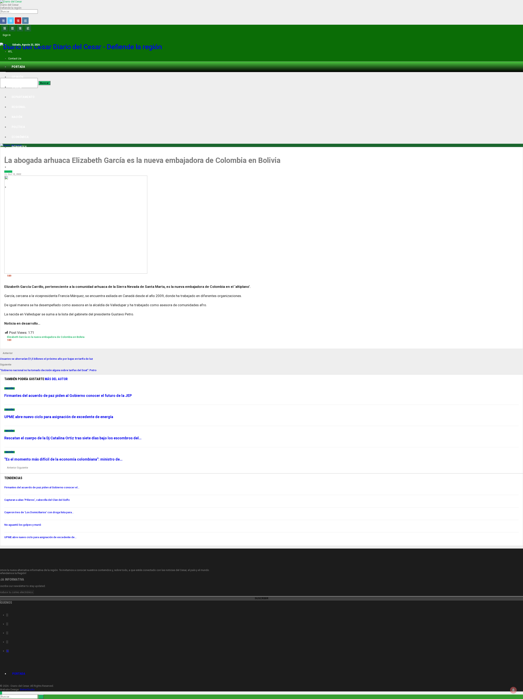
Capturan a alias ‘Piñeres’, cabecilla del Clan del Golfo (37, 499)
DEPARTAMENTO (23, 97)
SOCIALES (19, 157)
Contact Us (14, 58)
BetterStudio (27, 689)
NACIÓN (17, 117)
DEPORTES (19, 147)
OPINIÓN (17, 77)
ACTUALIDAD (21, 177)
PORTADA (18, 67)
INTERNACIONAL (23, 187)
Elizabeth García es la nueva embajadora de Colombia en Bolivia (45, 336)
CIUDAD (17, 87)
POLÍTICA (18, 127)
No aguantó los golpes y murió (22, 524)
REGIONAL (19, 107)
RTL (10, 51)
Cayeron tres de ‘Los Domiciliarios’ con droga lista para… (39, 512)
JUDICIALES (20, 167)
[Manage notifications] (513, 690)
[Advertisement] (261, 107)
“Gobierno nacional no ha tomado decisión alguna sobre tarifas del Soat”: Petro (48, 370)
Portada (18, 674)
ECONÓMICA (20, 137)
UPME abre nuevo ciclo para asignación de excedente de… (40, 537)
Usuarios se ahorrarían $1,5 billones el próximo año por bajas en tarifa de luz (46, 358)
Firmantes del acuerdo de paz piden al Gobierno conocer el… (41, 487)
